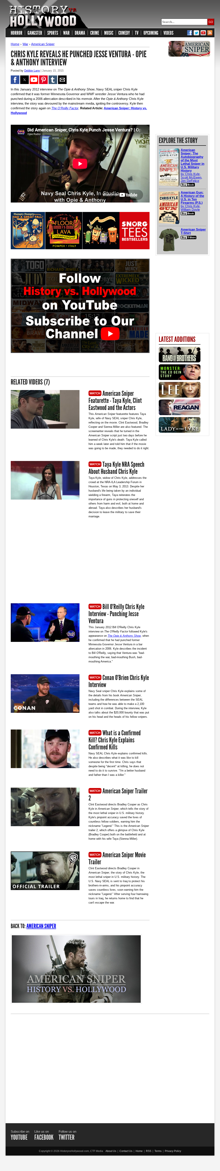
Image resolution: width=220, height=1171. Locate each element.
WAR (66, 33)
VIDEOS (168, 33)
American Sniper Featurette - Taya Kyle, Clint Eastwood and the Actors (115, 400)
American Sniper (43, 44)
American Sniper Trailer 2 (118, 794)
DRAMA (80, 33)
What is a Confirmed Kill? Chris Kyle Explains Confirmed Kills (115, 740)
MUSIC (108, 33)
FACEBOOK (43, 1137)
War (25, 44)
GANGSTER (35, 33)
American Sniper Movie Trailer (117, 858)
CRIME (94, 33)
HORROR (16, 33)
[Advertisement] (110, 1064)
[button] (15, 79)
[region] (47, 564)
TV (136, 33)
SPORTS (52, 33)
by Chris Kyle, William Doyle (192, 201)
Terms (158, 1151)
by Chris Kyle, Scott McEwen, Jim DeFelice (192, 165)
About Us (110, 1151)
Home (15, 44)
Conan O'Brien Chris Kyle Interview (119, 681)
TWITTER (67, 1137)
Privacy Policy (173, 1151)
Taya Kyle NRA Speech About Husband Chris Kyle (116, 468)
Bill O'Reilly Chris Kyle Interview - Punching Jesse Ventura (116, 614)
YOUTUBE (19, 1137)
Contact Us (125, 1151)
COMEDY (124, 33)
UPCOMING (151, 33)
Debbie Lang (32, 70)
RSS (148, 1151)
